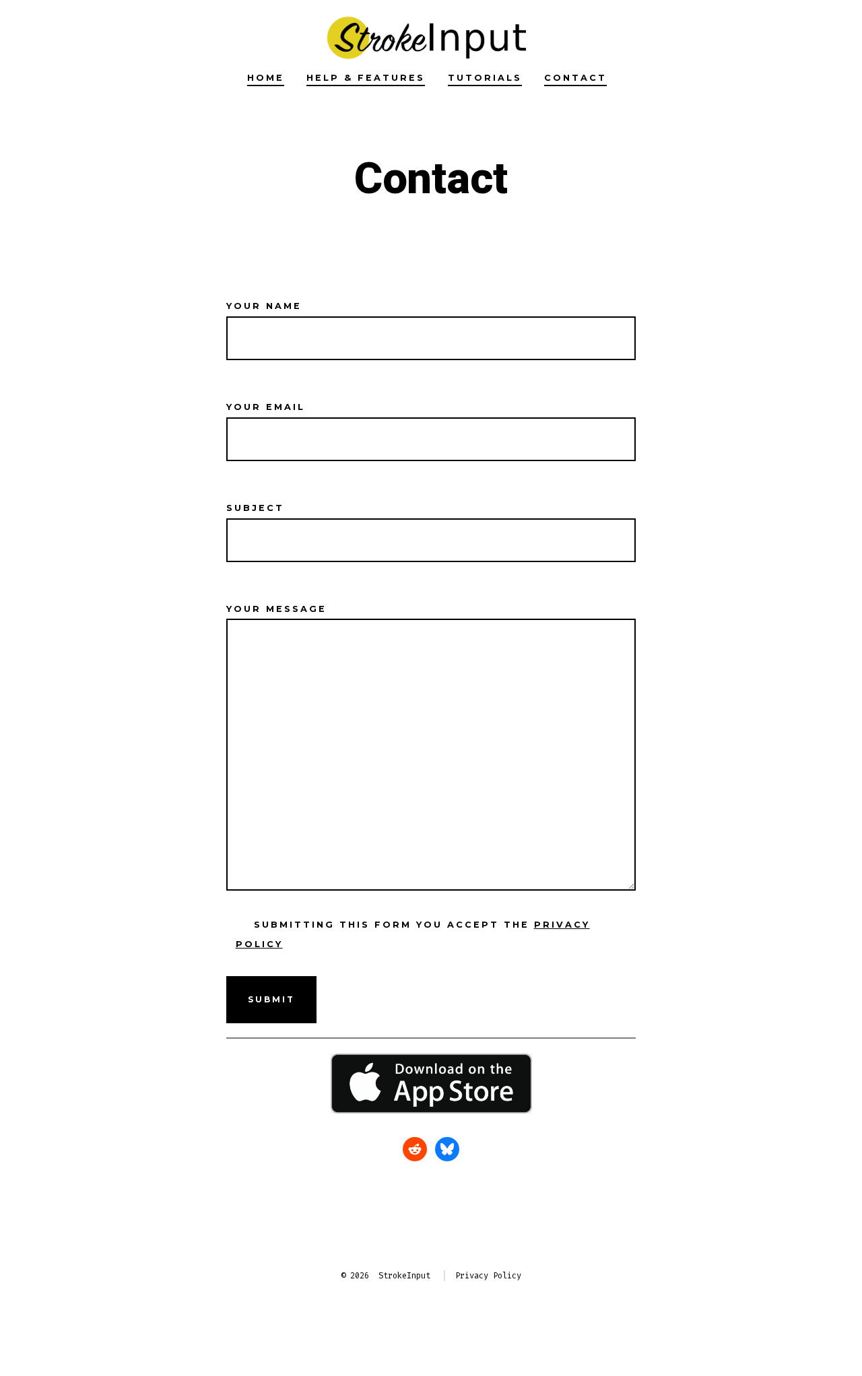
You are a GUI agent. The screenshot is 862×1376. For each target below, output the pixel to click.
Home (265, 78)
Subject (255, 508)
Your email (265, 407)
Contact (575, 78)
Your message (276, 609)
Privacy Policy (488, 1275)
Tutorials (485, 78)
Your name (264, 306)
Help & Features (365, 78)
